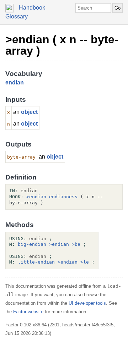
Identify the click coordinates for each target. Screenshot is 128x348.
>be (76, 244)
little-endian (36, 262)
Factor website (28, 311)
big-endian (32, 244)
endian (14, 82)
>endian (36, 196)
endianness (63, 196)
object (29, 112)
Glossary (16, 16)
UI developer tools (87, 303)
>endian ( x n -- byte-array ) (61, 45)
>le (84, 262)
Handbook (32, 8)
